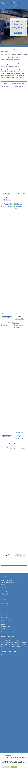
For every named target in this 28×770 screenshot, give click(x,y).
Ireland (3, 624)
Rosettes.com (4, 615)
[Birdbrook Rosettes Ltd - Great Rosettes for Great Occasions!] (15, 3)
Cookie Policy (4, 603)
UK (2, 622)
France (3, 628)
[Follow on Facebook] (2, 594)
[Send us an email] (7, 594)
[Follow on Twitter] (5, 594)
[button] (2, 3)
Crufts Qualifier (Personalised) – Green (19, 434)
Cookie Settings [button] (6, 766)
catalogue (3, 66)
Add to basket (6, 199)
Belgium (3, 631)
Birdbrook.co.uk (5, 617)
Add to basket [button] (6, 436)
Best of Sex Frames (6, 313)
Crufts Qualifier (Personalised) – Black (7, 195)
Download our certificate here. (8, 651)
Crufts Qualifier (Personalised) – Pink (20, 555)
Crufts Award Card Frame (20, 314)
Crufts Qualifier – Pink (20, 193)
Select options (6, 317)
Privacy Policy (4, 605)
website (17, 66)
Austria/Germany (5, 626)
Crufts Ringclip (7, 432)
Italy (2, 630)
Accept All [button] (14, 766)
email (23, 77)
